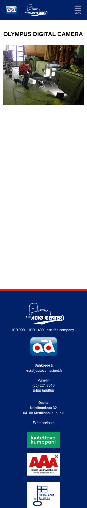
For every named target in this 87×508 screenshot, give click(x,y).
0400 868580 (43, 391)
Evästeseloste (43, 423)
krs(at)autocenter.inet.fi (43, 370)
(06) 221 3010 (43, 385)
